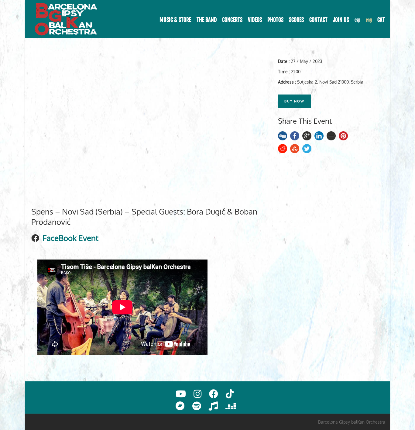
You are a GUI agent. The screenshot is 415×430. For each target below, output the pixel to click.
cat (381, 19)
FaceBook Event (70, 238)
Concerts (232, 19)
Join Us (341, 19)
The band (207, 19)
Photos (275, 19)
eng (369, 19)
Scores (296, 19)
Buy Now (294, 101)
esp (357, 19)
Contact (318, 19)
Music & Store (175, 19)
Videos (255, 19)
